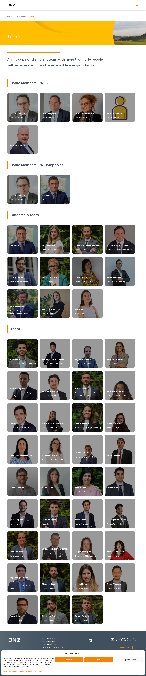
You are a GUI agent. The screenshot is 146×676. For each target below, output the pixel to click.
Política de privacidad (25, 672)
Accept (69, 660)
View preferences (128, 660)
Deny (98, 660)
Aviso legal (38, 672)
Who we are (21, 16)
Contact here (124, 647)
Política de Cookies (10, 672)
